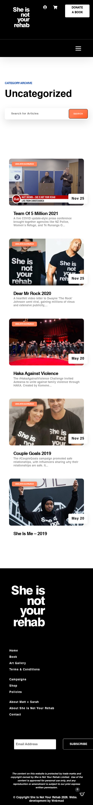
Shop (13, 685)
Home (13, 650)
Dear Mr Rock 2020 (32, 294)
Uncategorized (24, 164)
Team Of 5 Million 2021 (35, 214)
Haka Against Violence (35, 374)
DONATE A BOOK (77, 10)
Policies (15, 692)
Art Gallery (17, 663)
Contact (15, 714)
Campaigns (17, 679)
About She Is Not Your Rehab (31, 708)
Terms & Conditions (24, 669)
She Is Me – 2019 (30, 534)
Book (13, 657)
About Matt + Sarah (24, 702)
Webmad (57, 801)
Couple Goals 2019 (32, 453)
